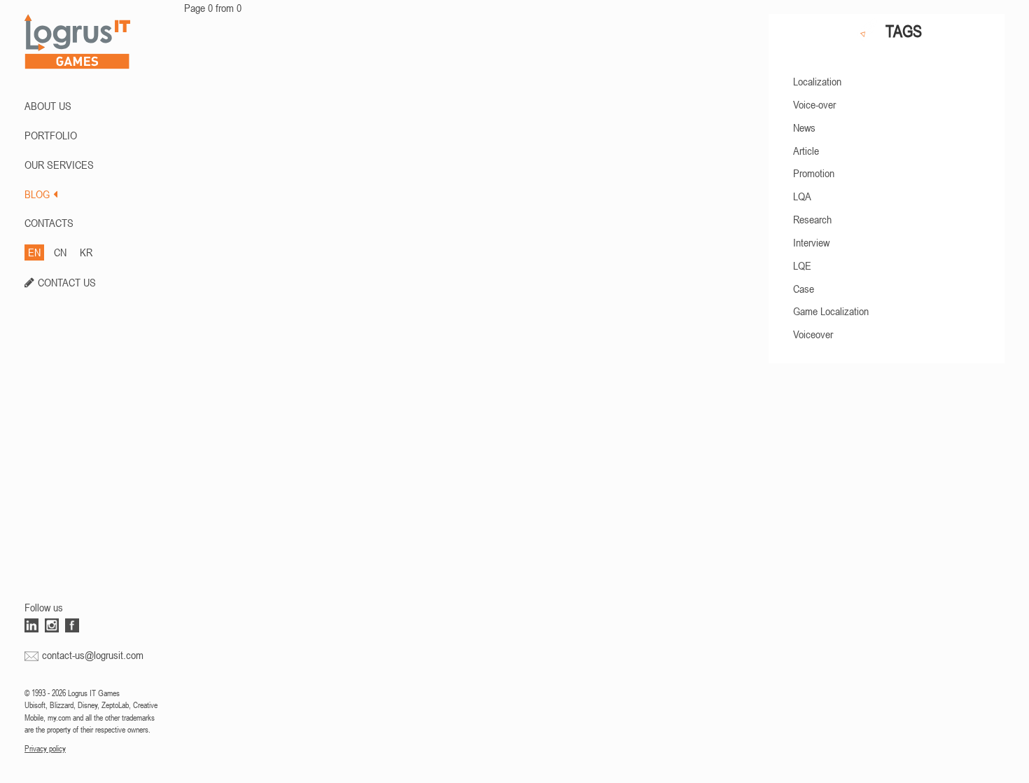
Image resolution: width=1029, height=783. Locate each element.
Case (803, 288)
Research (812, 219)
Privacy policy (45, 749)
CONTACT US (67, 282)
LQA (802, 196)
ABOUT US (47, 105)
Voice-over (814, 104)
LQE (802, 265)
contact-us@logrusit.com (93, 655)
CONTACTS (49, 222)
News (804, 127)
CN (60, 252)
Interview (811, 242)
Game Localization (831, 311)
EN (34, 252)
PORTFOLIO (50, 135)
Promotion (813, 173)
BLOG (37, 194)
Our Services (59, 164)
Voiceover (813, 334)
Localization (817, 81)
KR (86, 252)
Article (806, 150)
